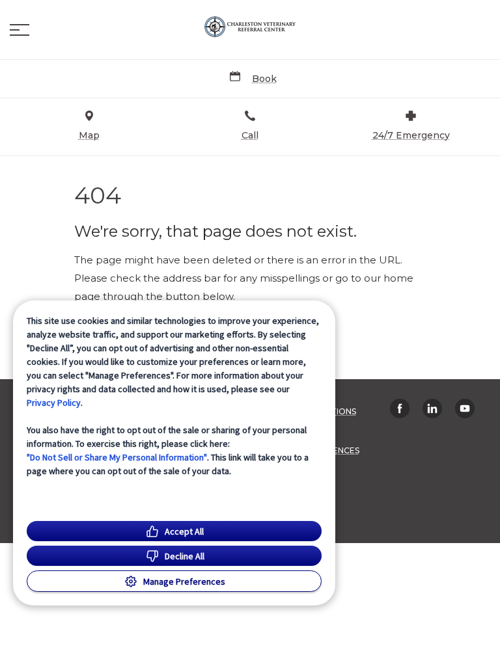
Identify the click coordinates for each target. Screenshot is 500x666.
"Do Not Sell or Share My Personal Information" (117, 457)
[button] (19, 30)
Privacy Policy (54, 402)
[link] (250, 27)
